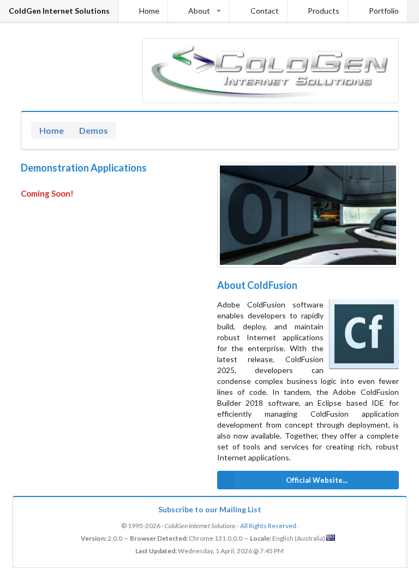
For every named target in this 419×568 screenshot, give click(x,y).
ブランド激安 (266, 505)
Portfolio (384, 10)
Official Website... (317, 480)
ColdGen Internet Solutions (59, 10)
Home (149, 10)
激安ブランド (219, 505)
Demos (93, 130)
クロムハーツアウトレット (46, 494)
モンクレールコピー (367, 494)
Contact (264, 10)
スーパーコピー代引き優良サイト (150, 494)
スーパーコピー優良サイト (285, 494)
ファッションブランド (156, 505)
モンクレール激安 (85, 505)
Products (323, 10)
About (199, 10)
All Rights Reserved (268, 526)
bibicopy (224, 494)
